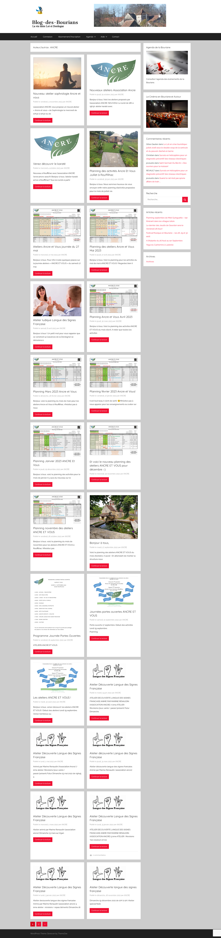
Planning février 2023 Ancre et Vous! (112, 391)
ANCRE (69, 102)
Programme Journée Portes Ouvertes (56, 635)
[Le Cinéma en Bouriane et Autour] (167, 127)
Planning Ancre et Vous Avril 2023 (111, 317)
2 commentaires (99, 855)
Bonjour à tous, (99, 543)
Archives (150, 261)
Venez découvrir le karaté (49, 163)
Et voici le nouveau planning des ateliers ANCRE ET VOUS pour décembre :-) (110, 465)
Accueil (34, 36)
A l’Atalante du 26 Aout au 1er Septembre (164, 240)
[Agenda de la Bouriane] (167, 73)
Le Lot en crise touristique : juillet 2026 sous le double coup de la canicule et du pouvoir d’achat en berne (167, 147)
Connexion (47, 36)
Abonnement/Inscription (69, 36)
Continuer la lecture (43, 120)
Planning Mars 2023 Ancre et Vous (55, 391)
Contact (115, 36)
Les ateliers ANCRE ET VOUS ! (52, 697)
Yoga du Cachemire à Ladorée (159, 245)
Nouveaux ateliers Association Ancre (112, 90)
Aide (103, 36)
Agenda (89, 36)
